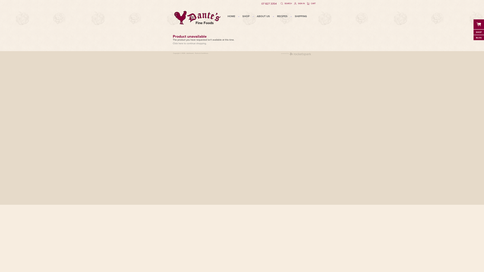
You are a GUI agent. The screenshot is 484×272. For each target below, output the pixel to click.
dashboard (190, 53)
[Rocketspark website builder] (296, 54)
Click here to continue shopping (189, 43)
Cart (313, 3)
